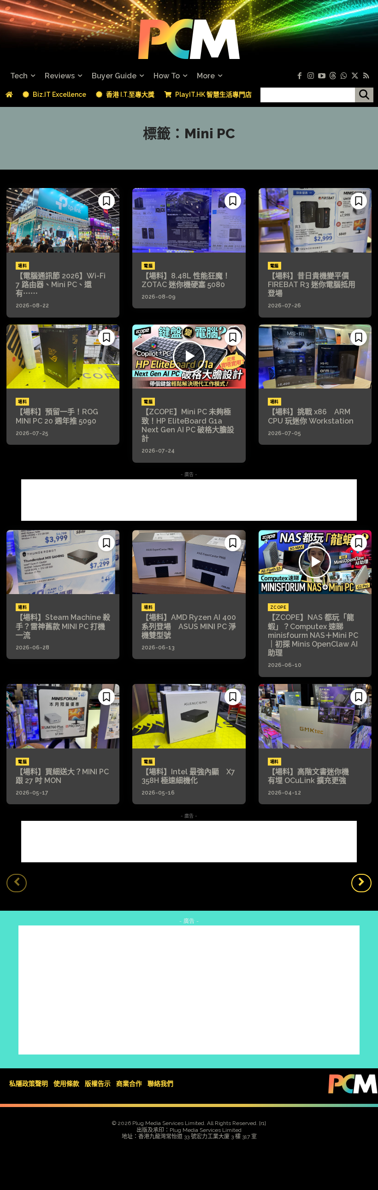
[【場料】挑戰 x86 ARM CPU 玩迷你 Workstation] (315, 356)
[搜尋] (364, 95)
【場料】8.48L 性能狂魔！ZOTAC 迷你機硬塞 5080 (186, 280)
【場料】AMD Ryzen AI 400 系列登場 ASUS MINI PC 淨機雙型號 (189, 626)
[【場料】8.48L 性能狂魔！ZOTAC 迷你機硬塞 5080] (188, 220)
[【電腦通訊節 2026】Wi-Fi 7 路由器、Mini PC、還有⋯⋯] (62, 220)
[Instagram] (310, 76)
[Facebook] (299, 76)
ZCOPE (278, 607)
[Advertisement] (189, 500)
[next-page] (361, 883)
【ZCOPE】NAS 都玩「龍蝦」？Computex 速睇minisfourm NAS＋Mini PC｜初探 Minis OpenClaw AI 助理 (313, 635)
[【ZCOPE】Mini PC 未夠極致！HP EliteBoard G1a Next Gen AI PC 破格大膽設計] (188, 356)
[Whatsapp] (343, 76)
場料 (22, 266)
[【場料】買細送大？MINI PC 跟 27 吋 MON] (62, 716)
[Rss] (366, 76)
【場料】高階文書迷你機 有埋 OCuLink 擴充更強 (312, 776)
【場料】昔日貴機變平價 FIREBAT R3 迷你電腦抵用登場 (312, 284)
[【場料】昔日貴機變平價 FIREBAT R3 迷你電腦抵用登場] (315, 220)
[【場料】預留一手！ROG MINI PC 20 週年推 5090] (62, 356)
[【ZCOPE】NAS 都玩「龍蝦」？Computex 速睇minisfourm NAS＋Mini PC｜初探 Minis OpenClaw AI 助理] (315, 562)
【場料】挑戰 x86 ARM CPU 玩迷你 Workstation (311, 416)
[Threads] (332, 76)
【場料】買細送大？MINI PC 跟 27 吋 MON (62, 776)
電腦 (148, 266)
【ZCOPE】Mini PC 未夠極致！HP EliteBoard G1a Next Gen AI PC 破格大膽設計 (188, 425)
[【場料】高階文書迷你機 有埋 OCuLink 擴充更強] (315, 716)
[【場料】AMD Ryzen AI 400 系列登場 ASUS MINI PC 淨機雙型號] (188, 562)
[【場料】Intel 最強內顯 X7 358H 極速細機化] (188, 716)
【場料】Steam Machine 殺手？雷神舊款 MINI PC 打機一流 (63, 626)
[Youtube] (321, 76)
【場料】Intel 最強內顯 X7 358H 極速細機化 (188, 776)
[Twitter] (354, 76)
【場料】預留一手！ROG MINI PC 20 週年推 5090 (57, 416)
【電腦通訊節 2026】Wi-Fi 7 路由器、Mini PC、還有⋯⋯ (61, 284)
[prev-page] (16, 883)
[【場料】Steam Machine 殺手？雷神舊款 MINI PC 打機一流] (62, 562)
